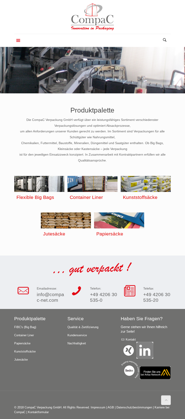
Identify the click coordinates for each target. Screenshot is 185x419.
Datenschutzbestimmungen (134, 407)
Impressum (98, 407)
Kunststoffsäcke (25, 351)
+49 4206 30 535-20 (156, 297)
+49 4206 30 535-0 (103, 297)
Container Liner (24, 335)
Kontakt (130, 339)
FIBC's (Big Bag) (25, 327)
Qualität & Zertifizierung (82, 327)
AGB (111, 407)
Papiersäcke (22, 343)
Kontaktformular (38, 412)
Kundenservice (77, 335)
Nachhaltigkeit (76, 343)
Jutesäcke (21, 359)
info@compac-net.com (50, 297)
